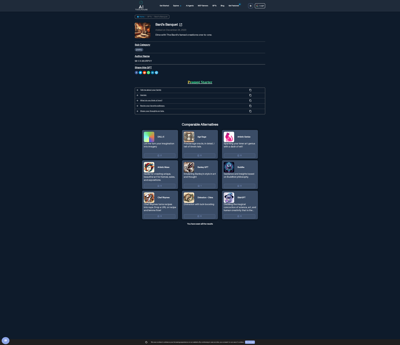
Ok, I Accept (250, 342)
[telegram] (156, 73)
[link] (164, 6)
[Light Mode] (250, 5)
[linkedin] (152, 73)
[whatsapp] (148, 73)
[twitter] (140, 73)
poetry (139, 49)
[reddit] (144, 73)
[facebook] (136, 73)
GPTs (149, 17)
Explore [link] (176, 6)
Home (142, 17)
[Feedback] (5, 340)
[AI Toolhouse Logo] (140, 6)
